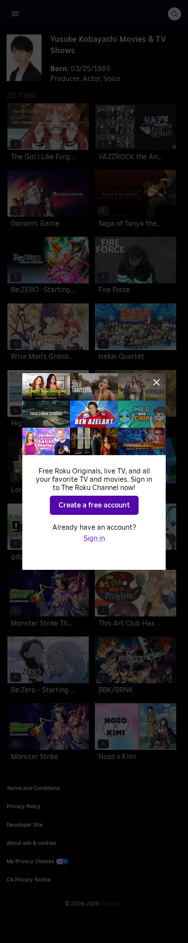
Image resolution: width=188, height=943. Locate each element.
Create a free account (94, 505)
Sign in (94, 538)
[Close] (157, 382)
